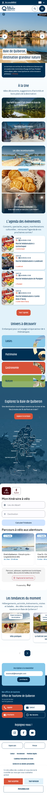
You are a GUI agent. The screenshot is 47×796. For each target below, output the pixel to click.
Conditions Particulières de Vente (23, 758)
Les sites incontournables (23, 151)
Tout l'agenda (23, 312)
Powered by (21, 585)
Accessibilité (9, 2)
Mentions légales (32, 753)
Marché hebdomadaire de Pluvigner (29, 278)
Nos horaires (34, 714)
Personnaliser (23, 789)
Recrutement (21, 753)
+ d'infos (14, 74)
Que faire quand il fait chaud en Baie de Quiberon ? (23, 104)
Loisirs (8, 341)
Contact (32, 707)
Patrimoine (11, 354)
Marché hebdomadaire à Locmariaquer (25, 245)
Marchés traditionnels (23, 126)
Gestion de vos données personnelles (23, 764)
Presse (34, 745)
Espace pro (12, 745)
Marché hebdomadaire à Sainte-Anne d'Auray (28, 298)
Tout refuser (34, 781)
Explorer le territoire (23, 416)
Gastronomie (12, 368)
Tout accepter (13, 781)
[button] (4, 36)
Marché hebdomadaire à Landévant (29, 261)
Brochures (10, 714)
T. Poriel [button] (3, 14)
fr (39, 2)
